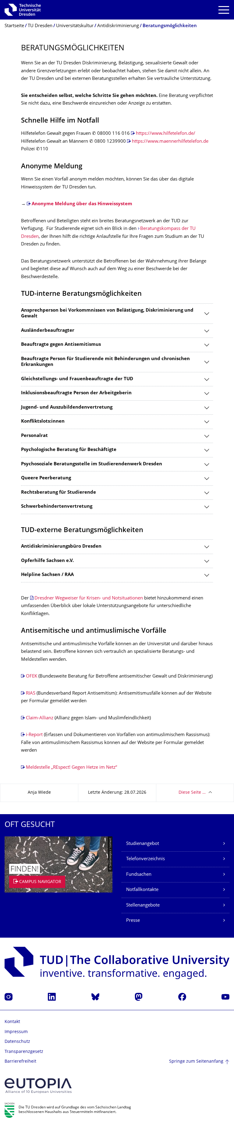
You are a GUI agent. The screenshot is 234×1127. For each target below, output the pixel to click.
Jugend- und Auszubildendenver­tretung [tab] (66, 407)
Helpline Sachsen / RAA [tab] (47, 575)
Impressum (16, 1032)
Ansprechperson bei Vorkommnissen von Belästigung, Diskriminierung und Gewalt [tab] (107, 313)
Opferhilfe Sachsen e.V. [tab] (47, 561)
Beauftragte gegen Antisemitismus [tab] (61, 344)
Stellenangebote (143, 905)
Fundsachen (138, 874)
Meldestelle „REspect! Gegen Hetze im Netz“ (71, 767)
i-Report (34, 735)
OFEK (31, 676)
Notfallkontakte (142, 890)
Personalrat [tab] (34, 436)
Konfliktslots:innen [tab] (43, 421)
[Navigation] (223, 10)
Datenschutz (17, 1042)
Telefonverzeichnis (145, 859)
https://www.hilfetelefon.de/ (165, 133)
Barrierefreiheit (20, 1062)
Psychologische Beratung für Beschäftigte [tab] (68, 450)
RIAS (30, 693)
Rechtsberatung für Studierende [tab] (58, 492)
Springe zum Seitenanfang (196, 1062)
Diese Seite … (192, 793)
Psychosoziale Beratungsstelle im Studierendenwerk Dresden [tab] (91, 464)
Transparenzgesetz (24, 1052)
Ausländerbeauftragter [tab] (47, 330)
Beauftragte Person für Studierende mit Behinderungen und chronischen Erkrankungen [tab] (105, 362)
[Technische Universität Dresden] (23, 10)
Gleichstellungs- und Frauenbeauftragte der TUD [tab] (77, 379)
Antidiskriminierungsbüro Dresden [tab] (61, 546)
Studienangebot (142, 844)
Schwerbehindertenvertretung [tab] (56, 506)
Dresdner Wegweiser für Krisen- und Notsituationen (88, 598)
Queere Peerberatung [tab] (46, 478)
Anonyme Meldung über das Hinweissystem (82, 204)
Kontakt (12, 1022)
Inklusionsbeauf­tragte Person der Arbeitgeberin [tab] (76, 393)
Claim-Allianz (39, 718)
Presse (133, 920)
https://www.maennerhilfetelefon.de (170, 141)
